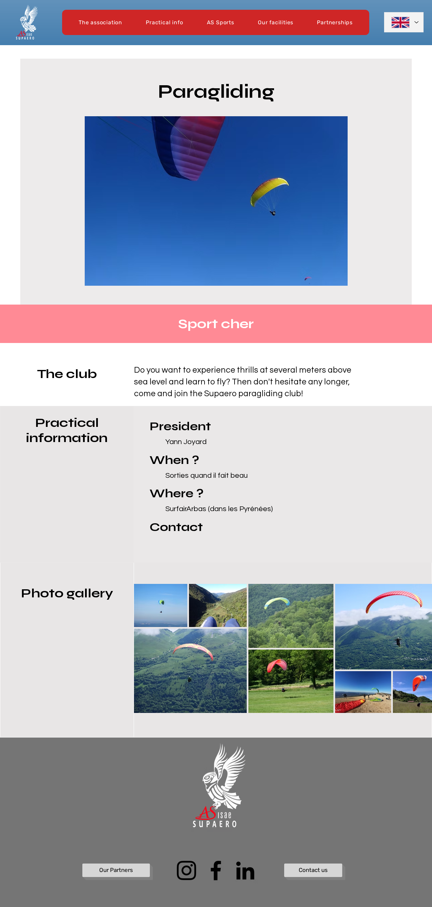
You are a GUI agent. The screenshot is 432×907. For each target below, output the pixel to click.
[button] (100, 22)
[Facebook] (216, 870)
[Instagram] (186, 870)
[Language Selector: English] (404, 22)
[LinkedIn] (245, 870)
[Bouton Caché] (86, 753)
